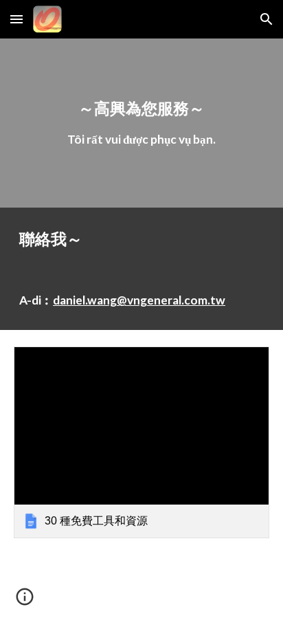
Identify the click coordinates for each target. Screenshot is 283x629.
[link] (141, 442)
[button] (16, 19)
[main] (141, 123)
